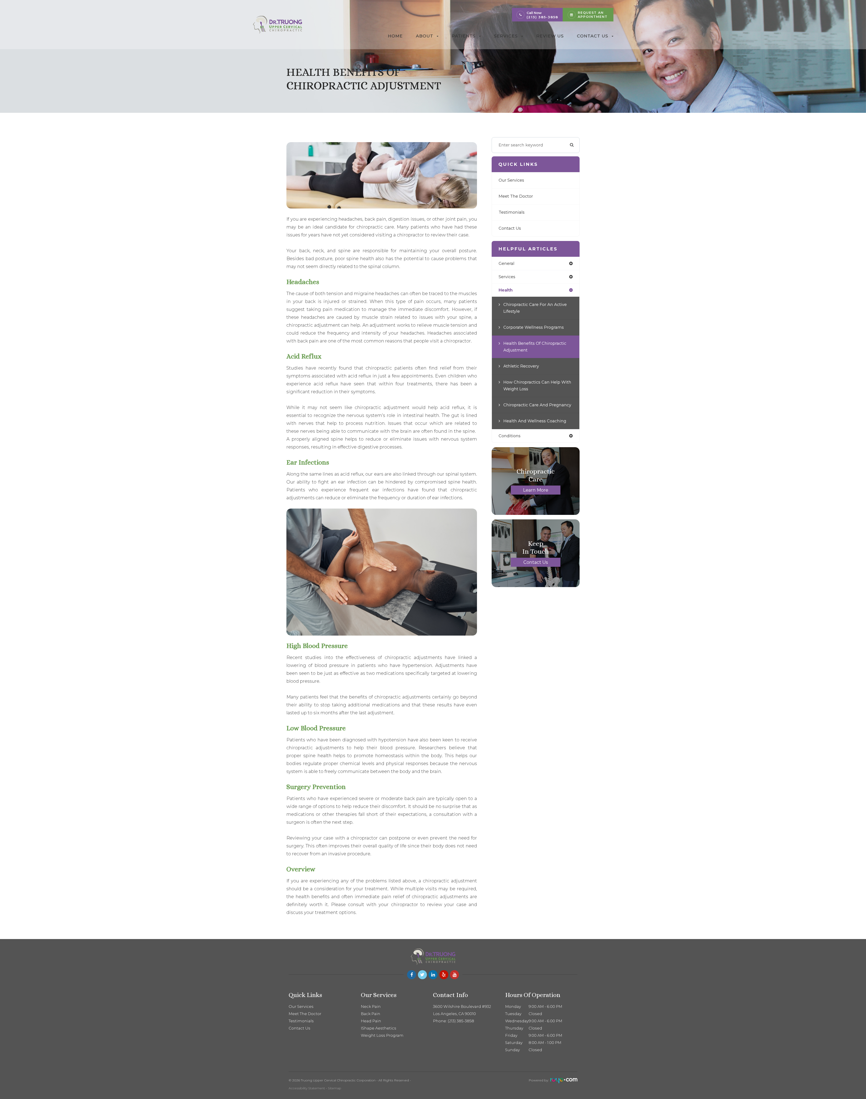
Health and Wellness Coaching (534, 421)
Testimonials (512, 212)
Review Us (550, 36)
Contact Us (510, 228)
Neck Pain (371, 1006)
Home (395, 36)
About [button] (424, 36)
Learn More (535, 490)
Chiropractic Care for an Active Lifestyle (535, 308)
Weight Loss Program (382, 1035)
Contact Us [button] (592, 36)
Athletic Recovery (521, 366)
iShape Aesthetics (378, 1028)
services (507, 276)
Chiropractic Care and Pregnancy (537, 405)
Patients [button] (464, 36)
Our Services (511, 180)
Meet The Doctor (516, 196)
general (506, 263)
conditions (510, 435)
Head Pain (371, 1021)
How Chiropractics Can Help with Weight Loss (537, 385)
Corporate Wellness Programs (533, 327)
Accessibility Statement (307, 1088)
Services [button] (506, 36)
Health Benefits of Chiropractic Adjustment (534, 347)
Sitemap (334, 1088)
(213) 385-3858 (542, 17)
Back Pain (370, 1013)
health (506, 290)
